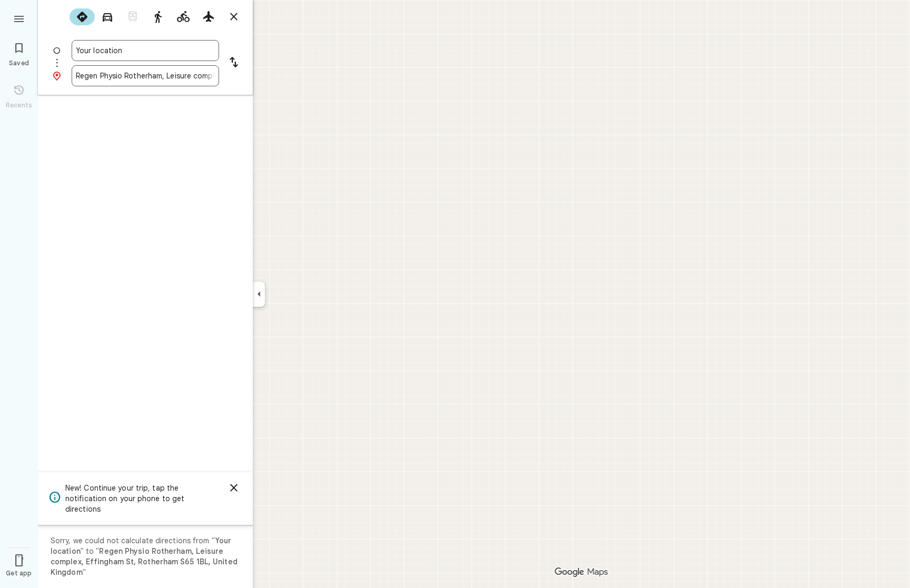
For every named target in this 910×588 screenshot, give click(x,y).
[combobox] (145, 50)
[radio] (82, 16)
